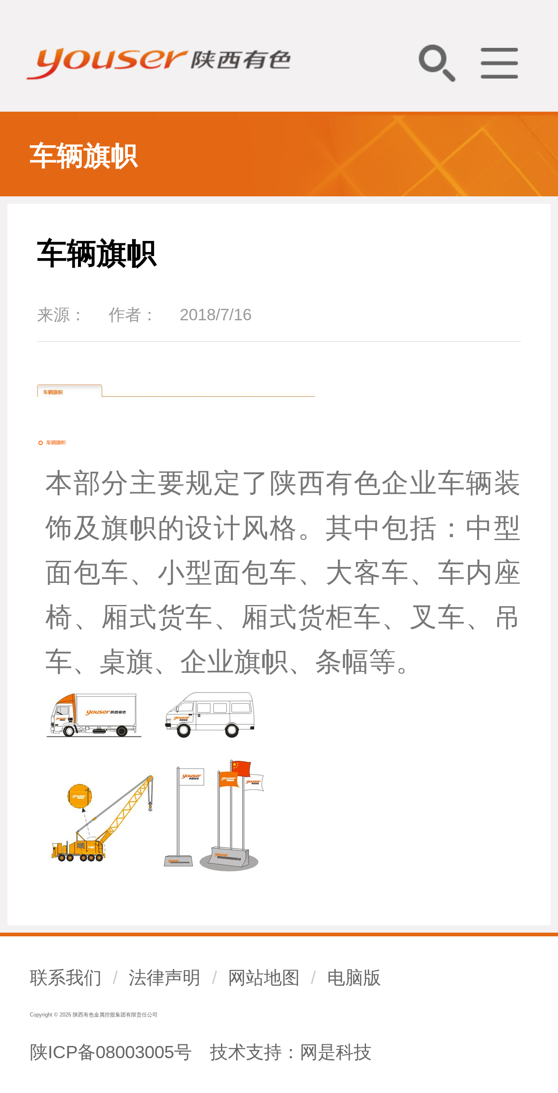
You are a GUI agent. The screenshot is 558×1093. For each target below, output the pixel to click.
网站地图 (264, 977)
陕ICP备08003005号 (111, 1052)
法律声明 (165, 977)
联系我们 (66, 977)
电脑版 (354, 977)
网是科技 (336, 1052)
